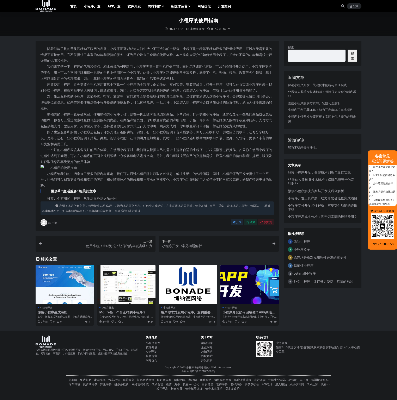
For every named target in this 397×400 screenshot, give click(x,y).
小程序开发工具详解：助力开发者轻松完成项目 (320, 110)
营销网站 (207, 352)
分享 (239, 222)
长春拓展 (176, 388)
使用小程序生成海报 (52, 312)
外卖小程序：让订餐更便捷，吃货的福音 (323, 281)
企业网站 (207, 347)
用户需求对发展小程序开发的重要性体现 (187, 314)
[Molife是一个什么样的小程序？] (126, 284)
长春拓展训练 (193, 388)
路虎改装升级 (242, 380)
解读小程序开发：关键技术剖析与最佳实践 (317, 85)
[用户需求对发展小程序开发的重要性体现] (188, 284)
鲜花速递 (128, 380)
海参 (177, 384)
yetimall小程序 (305, 273)
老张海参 (236, 384)
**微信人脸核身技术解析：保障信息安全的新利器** (321, 181)
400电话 (267, 384)
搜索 (291, 47)
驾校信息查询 (222, 380)
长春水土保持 (213, 388)
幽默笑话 (205, 380)
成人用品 (281, 384)
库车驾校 (74, 384)
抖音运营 (151, 356)
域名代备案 (164, 380)
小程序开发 (92, 6)
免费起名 (85, 380)
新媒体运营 (179, 6)
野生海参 (106, 384)
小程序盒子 (302, 249)
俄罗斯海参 (90, 384)
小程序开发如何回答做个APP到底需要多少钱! (248, 314)
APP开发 (114, 6)
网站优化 (204, 6)
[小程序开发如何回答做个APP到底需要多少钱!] (249, 284)
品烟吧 (292, 380)
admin (52, 222)
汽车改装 (114, 380)
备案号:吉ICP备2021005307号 (198, 371)
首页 (73, 6)
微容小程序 (302, 241)
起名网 (72, 380)
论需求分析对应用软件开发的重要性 (320, 257)
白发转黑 (207, 384)
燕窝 (169, 384)
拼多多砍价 (121, 384)
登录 (356, 6)
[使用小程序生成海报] (65, 284)
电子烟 (304, 380)
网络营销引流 (140, 384)
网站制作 (154, 6)
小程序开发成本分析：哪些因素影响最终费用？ (322, 216)
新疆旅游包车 (320, 380)
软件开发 (134, 6)
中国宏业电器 (277, 380)
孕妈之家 (312, 384)
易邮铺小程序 (303, 265)
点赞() (267, 222)
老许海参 (260, 380)
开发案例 (224, 6)
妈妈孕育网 (296, 384)
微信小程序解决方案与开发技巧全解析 (314, 103)
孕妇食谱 (157, 384)
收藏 (252, 222)
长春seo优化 (191, 384)
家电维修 (100, 380)
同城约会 (180, 380)
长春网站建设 (145, 380)
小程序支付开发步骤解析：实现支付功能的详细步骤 (322, 207)
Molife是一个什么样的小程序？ (122, 312)
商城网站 (207, 356)
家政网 (192, 380)
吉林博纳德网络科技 (197, 367)
